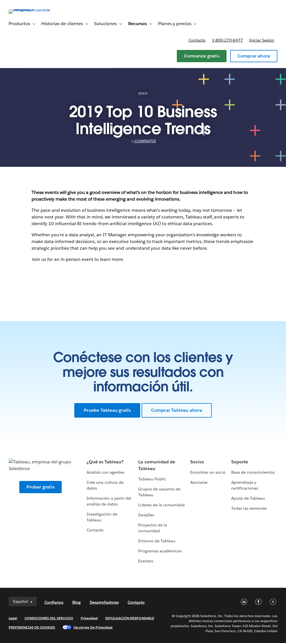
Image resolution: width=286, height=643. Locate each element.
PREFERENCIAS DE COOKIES (32, 627)
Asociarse (199, 482)
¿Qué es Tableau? (105, 462)
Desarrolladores (104, 602)
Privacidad (89, 618)
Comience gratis (201, 56)
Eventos (145, 560)
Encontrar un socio (207, 472)
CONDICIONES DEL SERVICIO (49, 618)
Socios (197, 462)
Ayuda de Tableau (248, 498)
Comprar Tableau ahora (176, 410)
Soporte (239, 462)
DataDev (146, 514)
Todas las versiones (249, 508)
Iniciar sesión (261, 40)
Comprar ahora (253, 56)
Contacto (197, 40)
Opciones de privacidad (93, 627)
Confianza (53, 602)
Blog (76, 602)
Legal (13, 618)
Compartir (145, 141)
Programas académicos (159, 550)
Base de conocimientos (253, 472)
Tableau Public (152, 478)
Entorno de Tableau (156, 540)
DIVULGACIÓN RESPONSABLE (129, 618)
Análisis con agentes (105, 472)
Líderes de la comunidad (161, 504)
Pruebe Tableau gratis (107, 410)
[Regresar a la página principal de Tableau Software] (30, 9)
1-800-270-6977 (227, 40)
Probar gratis (40, 487)
